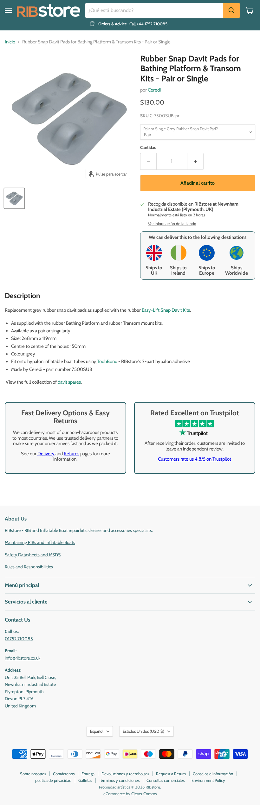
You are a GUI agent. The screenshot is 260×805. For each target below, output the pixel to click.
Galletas (85, 780)
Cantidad (148, 147)
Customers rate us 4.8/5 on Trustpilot (194, 459)
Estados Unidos (143, 731)
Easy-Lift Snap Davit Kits (166, 310)
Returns (71, 454)
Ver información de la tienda (172, 224)
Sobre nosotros (33, 773)
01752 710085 (19, 639)
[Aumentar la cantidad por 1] (195, 161)
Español (96, 731)
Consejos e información (213, 773)
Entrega (87, 773)
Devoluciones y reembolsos (125, 773)
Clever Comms (144, 793)
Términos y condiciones (119, 780)
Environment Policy (208, 780)
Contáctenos (64, 773)
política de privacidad (53, 780)
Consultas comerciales (165, 780)
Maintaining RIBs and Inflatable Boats (40, 542)
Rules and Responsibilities (29, 567)
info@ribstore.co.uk (22, 658)
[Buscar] (231, 10)
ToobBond (107, 361)
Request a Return (171, 773)
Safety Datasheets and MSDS (33, 555)
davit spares (69, 382)
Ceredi (154, 90)
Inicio (10, 42)
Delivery (46, 454)
